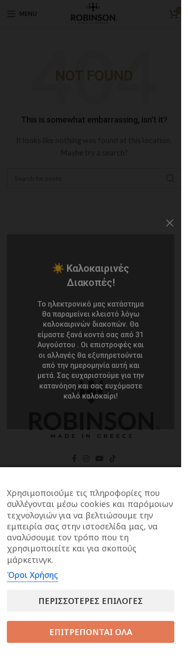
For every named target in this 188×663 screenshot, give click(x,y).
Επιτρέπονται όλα (90, 631)
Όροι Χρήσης (32, 574)
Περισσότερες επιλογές (90, 600)
